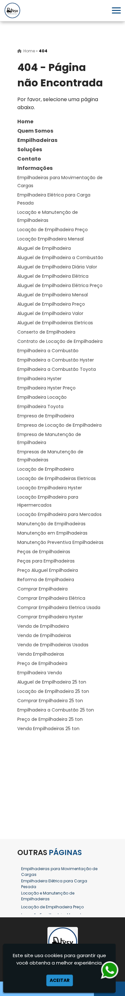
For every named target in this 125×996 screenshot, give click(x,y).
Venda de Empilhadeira (43, 626)
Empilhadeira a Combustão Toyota (56, 369)
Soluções (29, 149)
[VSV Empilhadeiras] (62, 942)
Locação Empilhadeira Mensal (50, 239)
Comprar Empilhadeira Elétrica (51, 598)
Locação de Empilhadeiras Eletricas (56, 478)
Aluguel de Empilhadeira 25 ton (51, 682)
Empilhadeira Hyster (39, 378)
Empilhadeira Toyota (40, 406)
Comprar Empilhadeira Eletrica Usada (58, 607)
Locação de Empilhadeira (45, 469)
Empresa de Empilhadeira (45, 416)
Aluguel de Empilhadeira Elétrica (52, 276)
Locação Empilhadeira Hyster (49, 488)
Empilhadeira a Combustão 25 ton (55, 710)
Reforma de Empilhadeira (45, 579)
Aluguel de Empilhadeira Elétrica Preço (60, 285)
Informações (35, 168)
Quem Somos (35, 131)
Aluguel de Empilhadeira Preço (51, 304)
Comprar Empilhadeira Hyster (50, 617)
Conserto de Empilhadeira (46, 332)
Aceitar (60, 980)
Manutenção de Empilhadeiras (51, 523)
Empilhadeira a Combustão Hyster (55, 360)
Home (25, 121)
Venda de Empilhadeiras (44, 635)
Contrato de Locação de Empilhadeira (60, 341)
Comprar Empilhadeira (42, 589)
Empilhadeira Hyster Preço (46, 388)
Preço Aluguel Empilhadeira (47, 570)
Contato (29, 158)
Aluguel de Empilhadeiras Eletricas (55, 322)
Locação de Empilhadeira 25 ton (53, 691)
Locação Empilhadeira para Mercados (59, 514)
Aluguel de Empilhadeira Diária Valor (57, 267)
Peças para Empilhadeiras (46, 561)
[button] (116, 10)
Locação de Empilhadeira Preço (52, 229)
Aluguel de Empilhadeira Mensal (52, 295)
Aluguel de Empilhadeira (44, 248)
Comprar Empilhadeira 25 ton (50, 700)
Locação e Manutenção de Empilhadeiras (47, 896)
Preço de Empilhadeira (42, 663)
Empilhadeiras (37, 140)
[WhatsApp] (107, 970)
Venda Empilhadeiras (40, 654)
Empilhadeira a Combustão (48, 350)
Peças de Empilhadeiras (43, 551)
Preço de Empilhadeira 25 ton (50, 719)
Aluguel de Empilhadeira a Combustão (60, 257)
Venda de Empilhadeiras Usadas (52, 645)
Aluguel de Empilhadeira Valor (50, 313)
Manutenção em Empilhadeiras (52, 533)
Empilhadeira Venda (39, 672)
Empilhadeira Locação (42, 397)
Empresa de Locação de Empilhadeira (59, 425)
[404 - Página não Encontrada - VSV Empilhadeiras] (12, 11)
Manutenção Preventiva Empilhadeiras (60, 542)
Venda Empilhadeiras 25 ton (48, 728)
